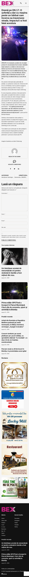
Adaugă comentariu (14, 164)
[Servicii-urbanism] (12, 408)
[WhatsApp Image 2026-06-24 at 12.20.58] (14, 498)
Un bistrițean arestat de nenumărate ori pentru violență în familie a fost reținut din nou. (11, 271)
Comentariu (4, 193)
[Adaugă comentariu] (14, 161)
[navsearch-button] (20, 3)
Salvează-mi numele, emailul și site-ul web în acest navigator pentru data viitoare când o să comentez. (13, 236)
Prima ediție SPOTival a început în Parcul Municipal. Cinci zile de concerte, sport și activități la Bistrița (14, 306)
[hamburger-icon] (26, 3)
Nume (3, 214)
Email (3, 220)
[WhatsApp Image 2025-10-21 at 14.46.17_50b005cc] (14, 387)
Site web (3, 227)
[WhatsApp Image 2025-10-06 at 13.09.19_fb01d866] (14, 441)
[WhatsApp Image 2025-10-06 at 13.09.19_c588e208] (14, 474)
